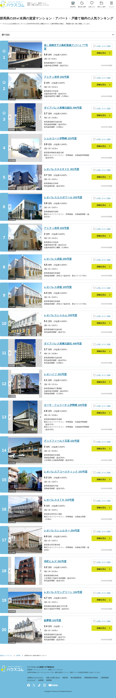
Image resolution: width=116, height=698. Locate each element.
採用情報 (49, 680)
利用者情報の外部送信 (91, 677)
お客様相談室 (105, 677)
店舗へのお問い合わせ (53, 677)
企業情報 (41, 680)
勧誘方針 (65, 677)
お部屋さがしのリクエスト (35, 677)
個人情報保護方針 (76, 677)
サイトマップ (31, 680)
